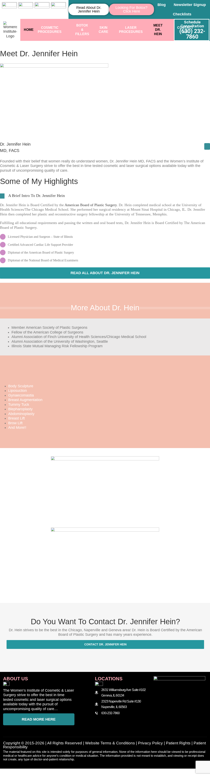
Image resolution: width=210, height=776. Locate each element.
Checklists (182, 14)
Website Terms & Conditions (110, 743)
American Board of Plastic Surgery (91, 205)
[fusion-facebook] (207, 146)
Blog (162, 5)
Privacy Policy (150, 743)
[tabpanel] (105, 336)
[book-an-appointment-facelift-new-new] (105, 458)
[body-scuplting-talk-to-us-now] (105, 529)
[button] (105, 196)
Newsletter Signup (190, 5)
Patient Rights (178, 743)
